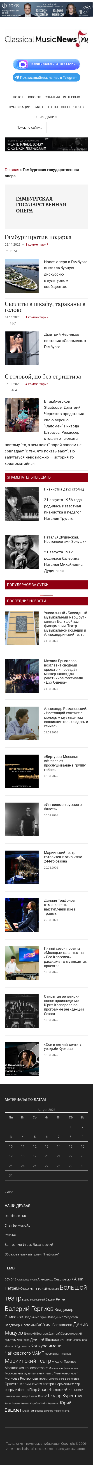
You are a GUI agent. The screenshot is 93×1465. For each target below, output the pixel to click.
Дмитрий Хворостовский (65, 1333)
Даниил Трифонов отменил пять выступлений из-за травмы (60, 907)
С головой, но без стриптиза (43, 376)
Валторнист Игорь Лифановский (29, 1244)
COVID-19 (10, 1279)
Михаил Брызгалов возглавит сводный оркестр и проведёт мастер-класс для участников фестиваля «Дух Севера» (63, 672)
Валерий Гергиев (29, 1308)
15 (70, 1146)
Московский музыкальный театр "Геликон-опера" (41, 1373)
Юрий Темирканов (32, 1410)
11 (23, 1146)
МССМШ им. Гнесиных (58, 1353)
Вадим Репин (55, 1299)
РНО (71, 1390)
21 (58, 1156)
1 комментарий (37, 244)
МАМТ (38, 1353)
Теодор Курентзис (65, 1395)
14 (58, 1146)
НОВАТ (44, 1378)
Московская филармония (63, 1368)
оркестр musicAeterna (57, 1410)
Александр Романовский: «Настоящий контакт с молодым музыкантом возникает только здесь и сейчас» (66, 717)
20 (47, 1156)
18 (23, 1156)
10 (11, 1146)
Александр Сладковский (55, 1279)
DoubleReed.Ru (15, 1216)
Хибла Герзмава (49, 1403)
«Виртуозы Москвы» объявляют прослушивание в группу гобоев (65, 763)
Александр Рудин (27, 1279)
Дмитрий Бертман (36, 1333)
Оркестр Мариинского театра (29, 1384)
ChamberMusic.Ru (17, 1225)
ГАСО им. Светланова (54, 1325)
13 (47, 1146)
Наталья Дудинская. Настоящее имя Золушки (65, 539)
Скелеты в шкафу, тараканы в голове (45, 306)
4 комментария (37, 384)
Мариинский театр (28, 1361)
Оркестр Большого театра (64, 1378)
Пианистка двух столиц (64, 489)
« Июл (9, 1192)
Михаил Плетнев (64, 1361)
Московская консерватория (26, 1368)
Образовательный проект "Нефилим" (32, 1254)
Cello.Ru (10, 1235)
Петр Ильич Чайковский (48, 1390)
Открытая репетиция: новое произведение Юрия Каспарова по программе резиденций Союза (64, 1005)
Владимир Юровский (20, 1325)
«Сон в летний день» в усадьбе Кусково (62, 1046)
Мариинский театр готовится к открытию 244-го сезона (63, 857)
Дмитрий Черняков (17, 1340)
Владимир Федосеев (63, 1317)
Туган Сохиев (12, 1403)
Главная (12, 169)
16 (82, 1146)
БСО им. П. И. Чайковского (41, 1288)
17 (11, 1156)
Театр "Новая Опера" (33, 1396)
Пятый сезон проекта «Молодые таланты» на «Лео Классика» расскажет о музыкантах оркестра (65, 957)
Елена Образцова (76, 1340)
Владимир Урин (35, 1317)
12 (35, 1146)
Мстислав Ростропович (22, 1378)
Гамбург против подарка (38, 237)
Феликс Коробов (30, 1403)
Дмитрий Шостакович (47, 1340)
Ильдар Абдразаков (17, 1346)
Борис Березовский (33, 1299)
